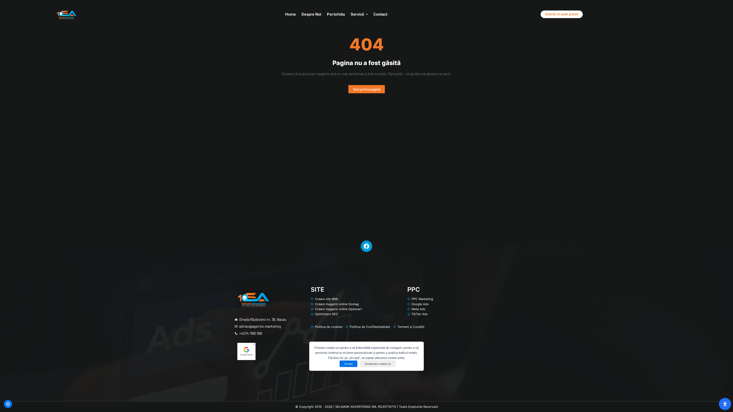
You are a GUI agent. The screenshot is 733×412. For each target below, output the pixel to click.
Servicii (357, 14)
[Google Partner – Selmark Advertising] (246, 351)
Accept (348, 363)
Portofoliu (336, 14)
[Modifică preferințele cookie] (8, 404)
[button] (359, 14)
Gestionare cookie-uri (378, 363)
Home (290, 14)
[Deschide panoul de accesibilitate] (725, 404)
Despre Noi (311, 14)
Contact (380, 14)
